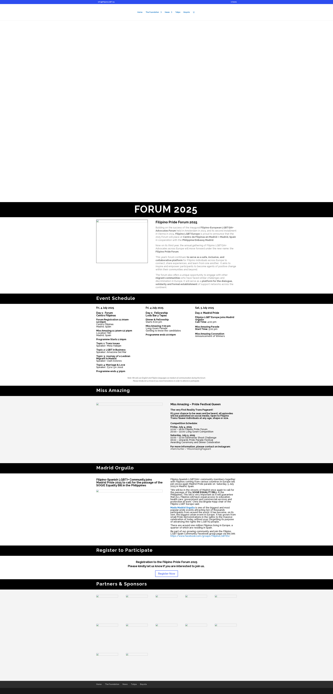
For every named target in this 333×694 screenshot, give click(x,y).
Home (139, 12)
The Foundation (152, 12)
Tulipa (177, 12)
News (167, 12)
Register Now (166, 573)
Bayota (187, 12)
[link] (205, 501)
